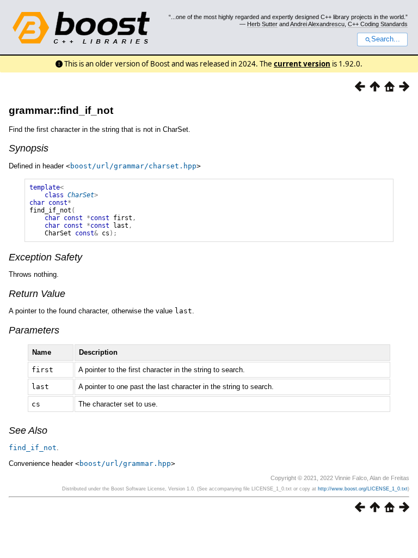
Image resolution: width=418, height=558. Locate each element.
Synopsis (28, 148)
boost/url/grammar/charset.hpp (133, 166)
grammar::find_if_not (61, 110)
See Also (28, 430)
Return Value (37, 293)
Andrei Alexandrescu (317, 24)
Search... (385, 39)
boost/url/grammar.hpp (125, 463)
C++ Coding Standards (378, 24)
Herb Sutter (262, 24)
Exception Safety (45, 257)
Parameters (34, 330)
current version (302, 64)
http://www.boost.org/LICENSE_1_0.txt (363, 489)
